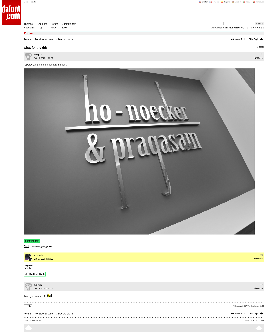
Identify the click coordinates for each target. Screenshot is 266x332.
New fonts (29, 27)
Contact (261, 320)
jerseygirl (44, 247)
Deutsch (238, 2)
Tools (65, 27)
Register (33, 2)
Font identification (44, 39)
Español (227, 2)
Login (26, 2)
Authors (42, 24)
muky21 (38, 54)
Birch (26, 246)
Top (40, 27)
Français (216, 2)
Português (259, 2)
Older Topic (254, 39)
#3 (261, 284)
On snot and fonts (35, 320)
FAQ (53, 27)
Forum (54, 24)
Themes (28, 24)
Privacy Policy (250, 320)
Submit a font (69, 24)
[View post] (51, 247)
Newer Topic (240, 39)
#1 (261, 54)
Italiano (248, 2)
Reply (28, 306)
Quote (260, 58)
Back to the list (66, 39)
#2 (261, 255)
